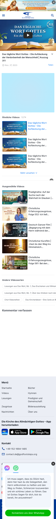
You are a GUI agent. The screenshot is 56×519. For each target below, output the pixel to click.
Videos (5, 393)
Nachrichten (8, 411)
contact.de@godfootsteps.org (21, 454)
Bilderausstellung (36, 406)
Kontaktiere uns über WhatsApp (28, 513)
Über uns (32, 411)
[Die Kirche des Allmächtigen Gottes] (28, 15)
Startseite (7, 388)
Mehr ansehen (27, 173)
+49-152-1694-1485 (16, 448)
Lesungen (6, 398)
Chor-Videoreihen (12, 300)
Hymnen (32, 393)
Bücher (31, 388)
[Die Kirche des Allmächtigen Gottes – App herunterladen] (5, 431)
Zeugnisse (7, 406)
